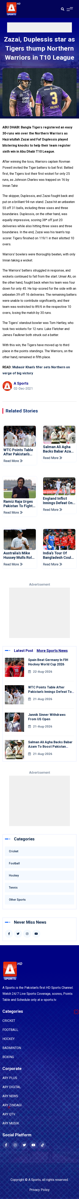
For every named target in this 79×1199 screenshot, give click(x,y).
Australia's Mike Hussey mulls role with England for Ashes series (18, 555)
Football (14, 863)
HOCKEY (8, 1039)
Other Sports (17, 899)
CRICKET (8, 1021)
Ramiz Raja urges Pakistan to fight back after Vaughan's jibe (18, 503)
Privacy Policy (39, 1190)
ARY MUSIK (10, 1123)
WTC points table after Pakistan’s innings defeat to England (18, 452)
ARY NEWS (10, 1096)
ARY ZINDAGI (12, 1105)
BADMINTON (11, 1048)
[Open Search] (62, 9)
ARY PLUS (9, 1078)
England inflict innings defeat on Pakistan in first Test (58, 500)
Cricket (13, 851)
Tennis (13, 887)
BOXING (8, 1057)
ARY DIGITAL (11, 1087)
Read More (11, 461)
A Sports (34, 1180)
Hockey (14, 875)
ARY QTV (8, 1114)
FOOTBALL (10, 1030)
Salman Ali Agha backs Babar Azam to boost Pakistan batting (58, 449)
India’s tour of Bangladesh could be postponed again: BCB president (58, 555)
